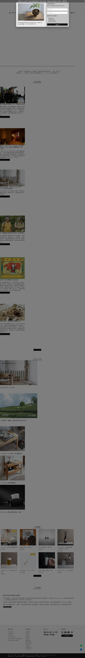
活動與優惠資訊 (51, 3)
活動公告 (65, 1)
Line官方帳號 (21, 24)
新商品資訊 (51, 18)
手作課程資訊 (51, 20)
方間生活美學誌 (52, 21)
